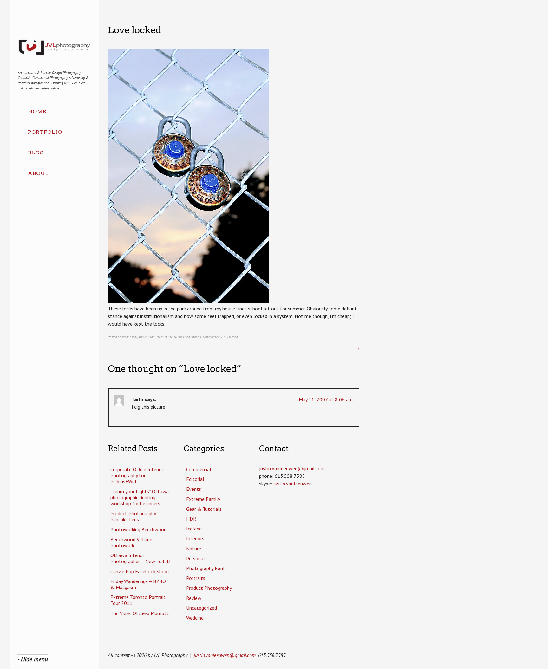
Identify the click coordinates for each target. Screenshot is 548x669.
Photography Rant (205, 568)
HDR (191, 519)
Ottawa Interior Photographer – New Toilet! (140, 558)
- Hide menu (32, 659)
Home (37, 111)
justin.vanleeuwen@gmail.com (225, 655)
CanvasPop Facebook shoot (140, 571)
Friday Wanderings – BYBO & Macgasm (138, 584)
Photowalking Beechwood (138, 529)
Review (193, 598)
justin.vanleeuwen (292, 483)
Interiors (195, 538)
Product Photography (209, 588)
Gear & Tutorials (204, 509)
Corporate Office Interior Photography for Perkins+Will (136, 475)
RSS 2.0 (225, 337)
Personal (195, 558)
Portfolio (45, 132)
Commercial (198, 469)
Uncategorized (209, 337)
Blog (36, 153)
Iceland (194, 528)
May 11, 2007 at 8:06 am (326, 399)
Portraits (195, 578)
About (38, 173)
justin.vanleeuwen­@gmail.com (292, 468)
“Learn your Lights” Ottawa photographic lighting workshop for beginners (139, 497)
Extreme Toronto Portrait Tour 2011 (138, 600)
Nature (193, 548)
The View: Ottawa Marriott (139, 613)
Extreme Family (203, 499)
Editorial (195, 479)
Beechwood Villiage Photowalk (131, 542)
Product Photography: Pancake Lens (133, 516)
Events (193, 489)
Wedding (195, 617)
